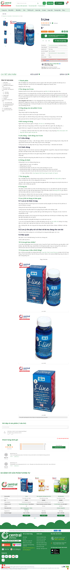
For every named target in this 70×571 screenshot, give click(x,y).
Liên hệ (4, 14)
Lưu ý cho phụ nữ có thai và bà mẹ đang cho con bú (8, 104)
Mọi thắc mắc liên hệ (56, 534)
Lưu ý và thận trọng (8, 102)
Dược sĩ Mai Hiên (54, 63)
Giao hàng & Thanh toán (42, 544)
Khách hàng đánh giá (10, 440)
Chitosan (58, 508)
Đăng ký (60, 3)
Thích (8, 434)
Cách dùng (7, 93)
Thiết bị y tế (30, 10)
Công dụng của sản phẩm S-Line (7, 86)
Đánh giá (64, 74)
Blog (63, 10)
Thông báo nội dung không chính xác (28, 545)
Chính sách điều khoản (41, 537)
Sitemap (38, 548)
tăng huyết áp (58, 178)
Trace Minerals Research (53, 45)
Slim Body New (61, 496)
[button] (34, 518)
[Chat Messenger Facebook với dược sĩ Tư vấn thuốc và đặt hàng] (45, 37)
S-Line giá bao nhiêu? (7, 108)
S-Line (26, 496)
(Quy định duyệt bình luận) (63, 438)
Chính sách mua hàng (41, 539)
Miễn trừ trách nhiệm (27, 542)
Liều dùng (6, 92)
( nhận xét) (9, 448)
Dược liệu (37, 10)
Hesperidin (63, 508)
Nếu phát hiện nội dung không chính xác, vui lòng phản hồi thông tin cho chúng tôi (55, 60)
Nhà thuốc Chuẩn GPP (27, 541)
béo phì (60, 96)
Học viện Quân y (57, 504)
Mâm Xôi (48, 91)
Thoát (60, 530)
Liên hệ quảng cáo (26, 549)
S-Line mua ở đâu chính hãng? (7, 110)
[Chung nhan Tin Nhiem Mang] (63, 567)
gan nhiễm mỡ (55, 221)
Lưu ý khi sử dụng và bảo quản (7, 100)
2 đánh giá (56, 23)
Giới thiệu (25, 537)
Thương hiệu (57, 10)
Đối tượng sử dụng (6, 87)
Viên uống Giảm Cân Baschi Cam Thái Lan (44, 496)
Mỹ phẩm (18, 10)
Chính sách (39, 534)
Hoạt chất (50, 10)
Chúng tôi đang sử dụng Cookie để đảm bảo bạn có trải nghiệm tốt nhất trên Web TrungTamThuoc (30, 530)
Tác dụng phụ (5, 96)
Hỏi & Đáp (34, 74)
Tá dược (44, 10)
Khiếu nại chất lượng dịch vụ (29, 547)
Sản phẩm (10, 10)
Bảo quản (6, 106)
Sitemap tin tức (44, 548)
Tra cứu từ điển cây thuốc (21, 5)
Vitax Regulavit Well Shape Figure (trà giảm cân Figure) (45, 173)
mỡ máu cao (42, 123)
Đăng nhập (50, 3)
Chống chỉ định (6, 95)
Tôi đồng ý (55, 530)
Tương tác (5, 98)
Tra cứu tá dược (41, 5)
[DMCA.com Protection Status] (67, 567)
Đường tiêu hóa (57, 190)
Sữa (24, 10)
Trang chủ (4, 10)
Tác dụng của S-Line (6, 83)
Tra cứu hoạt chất (33, 5)
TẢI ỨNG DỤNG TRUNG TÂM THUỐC (59, 547)
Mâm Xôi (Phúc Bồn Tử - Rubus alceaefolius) (57, 53)
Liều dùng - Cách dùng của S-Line (8, 90)
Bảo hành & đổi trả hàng (42, 542)
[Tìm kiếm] (38, 3)
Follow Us (4, 553)
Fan (6, 549)
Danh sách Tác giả (40, 546)
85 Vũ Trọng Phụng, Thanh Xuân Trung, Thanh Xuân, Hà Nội (59, 543)
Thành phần (5, 82)
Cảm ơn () (16, 456)
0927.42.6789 (59, 539)
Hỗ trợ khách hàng (27, 534)
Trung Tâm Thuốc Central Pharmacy (50, 252)
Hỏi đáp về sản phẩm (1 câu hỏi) (14, 423)
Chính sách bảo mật (48, 530)
